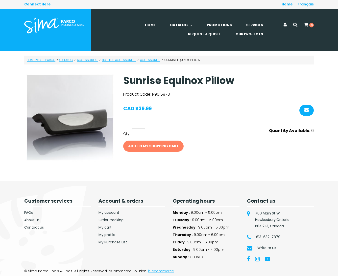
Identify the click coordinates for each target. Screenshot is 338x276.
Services (254, 24)
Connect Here (37, 4)
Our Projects (249, 34)
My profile (106, 234)
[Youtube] (267, 258)
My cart (105, 227)
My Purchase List (112, 242)
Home (287, 4)
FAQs (28, 212)
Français (305, 4)
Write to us (266, 247)
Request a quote (204, 34)
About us (32, 219)
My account (108, 212)
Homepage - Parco (41, 60)
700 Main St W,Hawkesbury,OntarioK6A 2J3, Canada (272, 220)
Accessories (87, 60)
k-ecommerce (161, 271)
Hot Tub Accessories (119, 60)
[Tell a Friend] (306, 110)
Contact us (34, 227)
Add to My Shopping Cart (153, 146)
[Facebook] (248, 258)
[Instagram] (257, 258)
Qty (126, 133)
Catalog (179, 24)
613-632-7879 (268, 236)
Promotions (219, 24)
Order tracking (110, 219)
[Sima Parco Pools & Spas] (54, 26)
